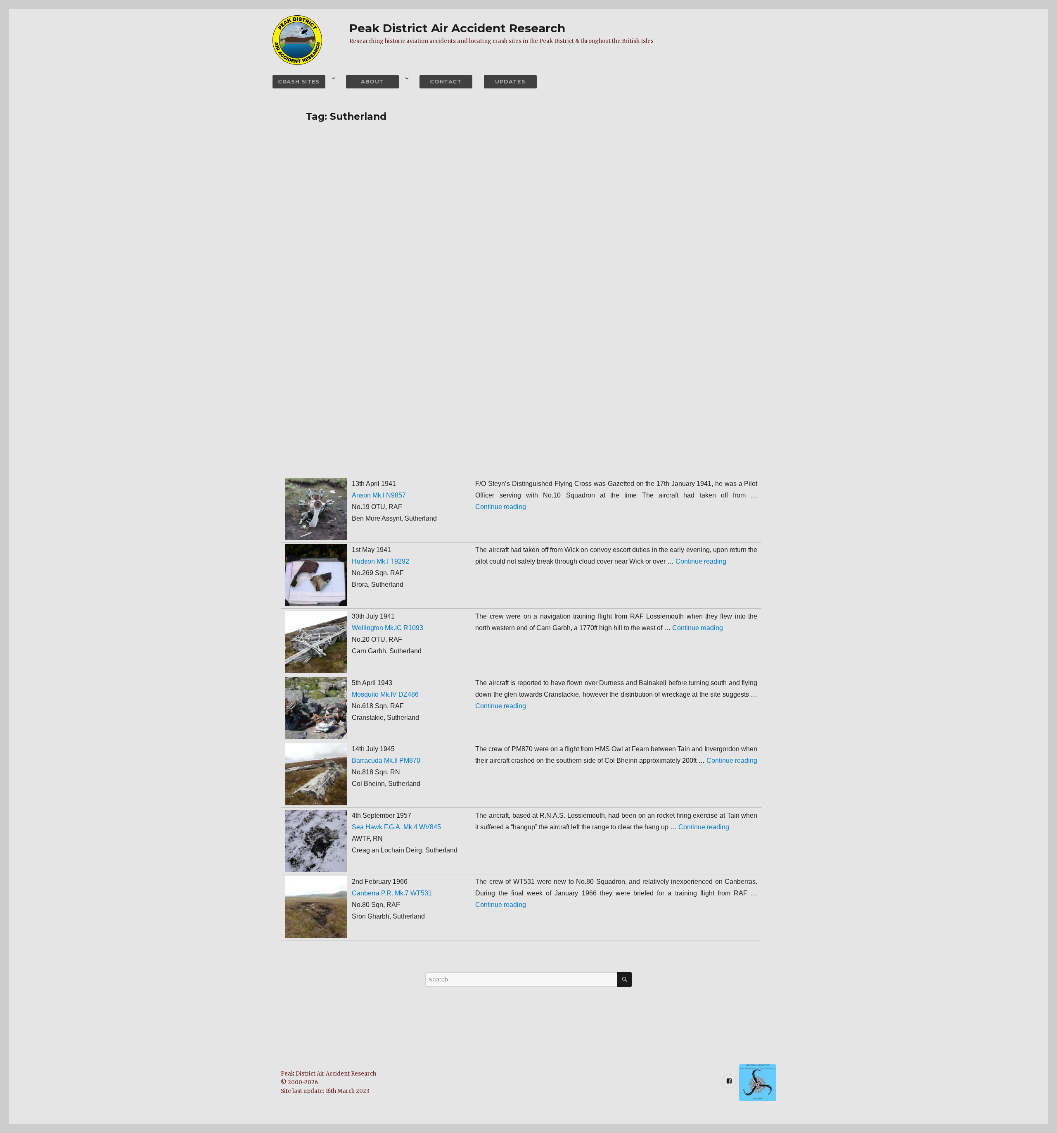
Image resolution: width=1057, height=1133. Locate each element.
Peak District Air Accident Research (457, 28)
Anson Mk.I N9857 (379, 495)
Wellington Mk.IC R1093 (387, 627)
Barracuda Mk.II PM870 (386, 760)
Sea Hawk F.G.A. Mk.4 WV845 (396, 827)
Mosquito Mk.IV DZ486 (385, 694)
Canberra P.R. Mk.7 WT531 (392, 893)
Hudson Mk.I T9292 (380, 561)
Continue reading (500, 506)
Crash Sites (299, 82)
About (372, 82)
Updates (510, 82)
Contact (445, 82)
